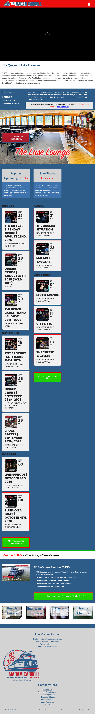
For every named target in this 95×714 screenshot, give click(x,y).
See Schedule (63, 107)
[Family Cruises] (59, 612)
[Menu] (89, 4)
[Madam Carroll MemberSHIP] (16, 572)
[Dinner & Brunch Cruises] (12, 612)
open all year (52, 78)
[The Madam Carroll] (47, 3)
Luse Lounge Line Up (49, 377)
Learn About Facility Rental (16, 138)
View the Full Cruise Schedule (16, 542)
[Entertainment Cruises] (36, 612)
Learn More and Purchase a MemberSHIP (65, 596)
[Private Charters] (83, 612)
